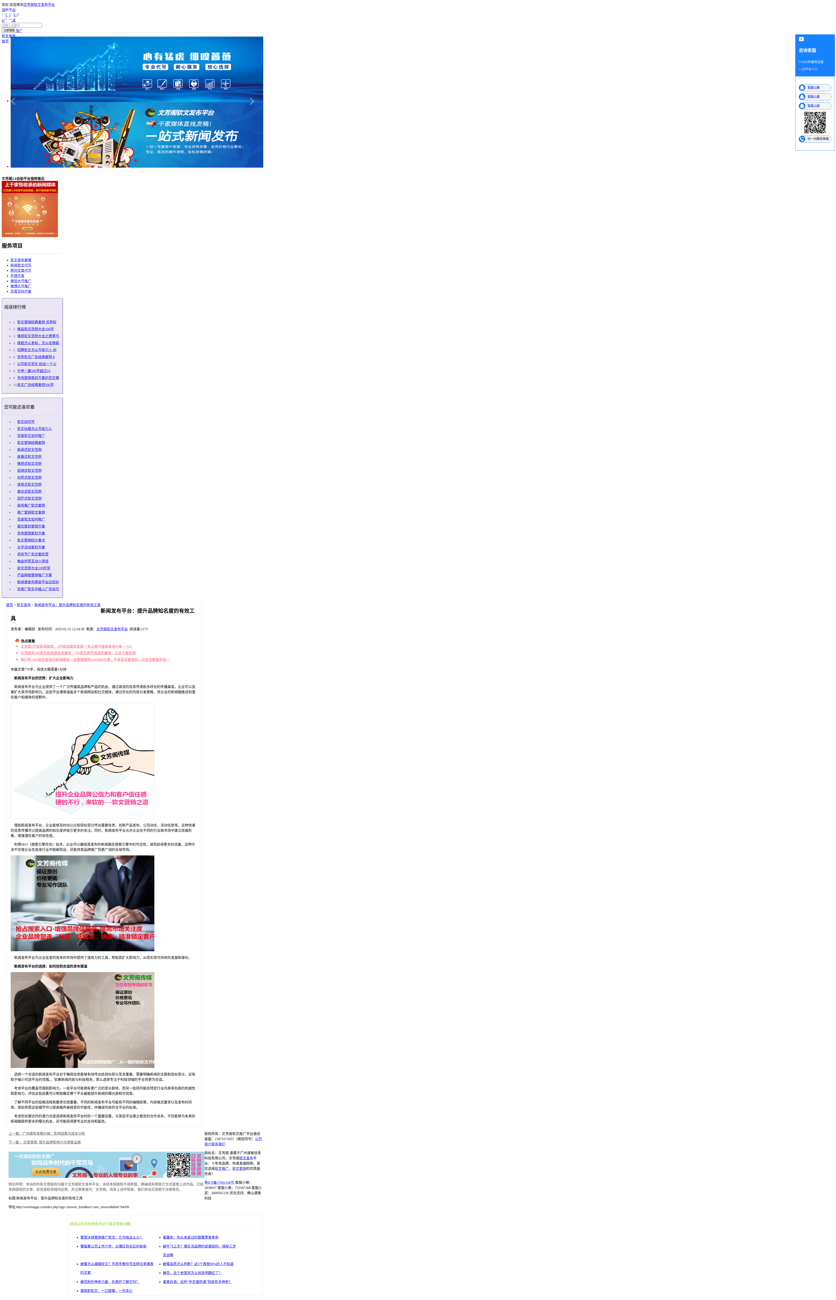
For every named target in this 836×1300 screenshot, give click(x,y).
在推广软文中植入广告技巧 (38, 589)
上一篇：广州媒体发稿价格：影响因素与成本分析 (46, 1133)
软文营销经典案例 (31, 443)
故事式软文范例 (29, 457)
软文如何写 (26, 422)
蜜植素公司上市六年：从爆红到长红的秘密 (113, 1246)
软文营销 (239, 1168)
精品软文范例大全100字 (35, 329)
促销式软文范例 (29, 470)
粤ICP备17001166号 (219, 1182)
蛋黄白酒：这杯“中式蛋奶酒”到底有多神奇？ (197, 1282)
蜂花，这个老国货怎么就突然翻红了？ (192, 1273)
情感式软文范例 (29, 463)
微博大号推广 (20, 286)
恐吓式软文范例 (29, 498)
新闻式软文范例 (29, 450)
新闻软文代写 (20, 265)
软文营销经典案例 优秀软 (36, 322)
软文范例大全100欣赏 (33, 568)
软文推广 (222, 1168)
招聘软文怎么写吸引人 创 (36, 350)
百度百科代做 (20, 291)
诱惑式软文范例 (29, 484)
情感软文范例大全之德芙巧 (38, 336)
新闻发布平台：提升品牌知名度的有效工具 (67, 605)
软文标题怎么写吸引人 (34, 429)
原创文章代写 (20, 270)
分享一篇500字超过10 (33, 371)
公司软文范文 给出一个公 (36, 364)
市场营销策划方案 (31, 533)
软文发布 (24, 605)
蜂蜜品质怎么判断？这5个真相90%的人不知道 (198, 1264)
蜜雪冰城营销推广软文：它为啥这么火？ (111, 1237)
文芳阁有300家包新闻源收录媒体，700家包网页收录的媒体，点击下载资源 (78, 653)
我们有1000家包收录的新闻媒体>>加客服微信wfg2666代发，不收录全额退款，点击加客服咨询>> (95, 659)
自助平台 (9, 10)
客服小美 (813, 96)
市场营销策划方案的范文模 (38, 378)
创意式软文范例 (29, 477)
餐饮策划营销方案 (31, 526)
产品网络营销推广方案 (34, 575)
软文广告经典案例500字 (35, 385)
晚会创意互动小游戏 (33, 561)
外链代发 (17, 276)
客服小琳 (813, 87)
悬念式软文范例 (29, 491)
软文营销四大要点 (31, 540)
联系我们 (218, 1144)
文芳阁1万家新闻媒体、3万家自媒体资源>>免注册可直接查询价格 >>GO (76, 646)
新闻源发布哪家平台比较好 (38, 582)
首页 (9, 605)
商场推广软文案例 (31, 505)
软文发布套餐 (20, 260)
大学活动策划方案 (31, 547)
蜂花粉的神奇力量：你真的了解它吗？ (110, 1282)
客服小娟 (813, 105)
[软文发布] (26, 22)
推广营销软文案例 (31, 512)
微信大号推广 (20, 281)
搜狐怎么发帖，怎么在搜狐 (38, 343)
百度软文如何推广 (31, 436)
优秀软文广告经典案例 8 (36, 357)
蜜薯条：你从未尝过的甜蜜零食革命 (191, 1237)
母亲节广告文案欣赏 (33, 554)
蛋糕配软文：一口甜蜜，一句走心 (106, 1291)
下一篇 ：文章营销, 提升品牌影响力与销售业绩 (44, 1142)
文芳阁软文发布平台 (39, 5)
